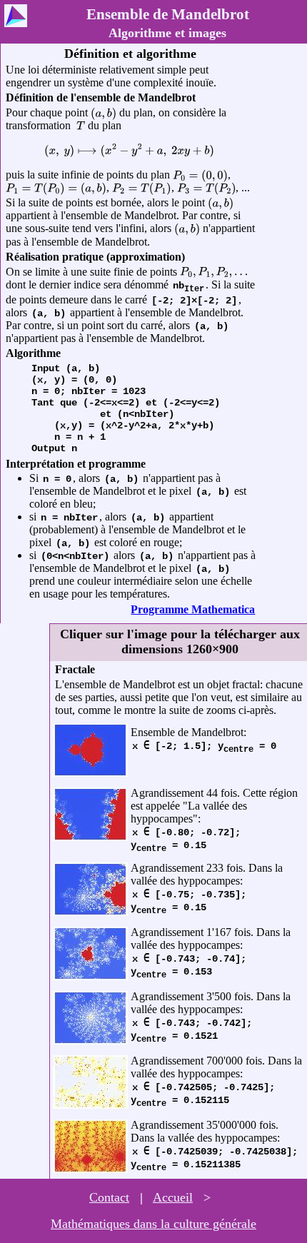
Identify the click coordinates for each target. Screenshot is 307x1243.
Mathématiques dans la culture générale (153, 1224)
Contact (109, 1197)
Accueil (173, 1197)
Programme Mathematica (193, 609)
